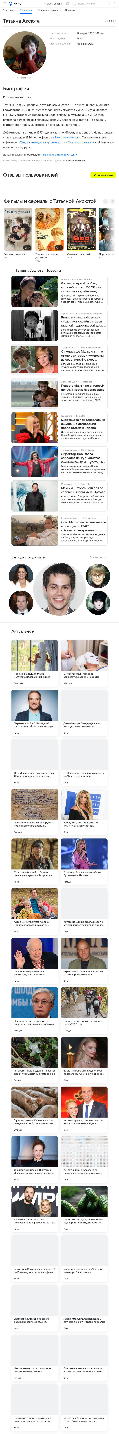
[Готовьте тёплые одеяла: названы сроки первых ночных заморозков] (34, 1060)
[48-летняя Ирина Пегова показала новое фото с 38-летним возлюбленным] (34, 1209)
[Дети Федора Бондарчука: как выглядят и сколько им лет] (84, 713)
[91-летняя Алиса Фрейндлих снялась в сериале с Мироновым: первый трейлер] (34, 861)
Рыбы (80, 38)
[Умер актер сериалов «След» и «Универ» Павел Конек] (84, 1258)
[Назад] (105, 201)
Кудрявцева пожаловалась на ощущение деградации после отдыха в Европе (83, 424)
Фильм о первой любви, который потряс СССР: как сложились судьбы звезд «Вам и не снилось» (81, 287)
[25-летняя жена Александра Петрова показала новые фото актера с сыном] (84, 1159)
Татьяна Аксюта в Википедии (59, 154)
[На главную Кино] (17, 3)
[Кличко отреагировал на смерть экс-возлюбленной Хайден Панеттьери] (84, 1110)
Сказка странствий (81, 142)
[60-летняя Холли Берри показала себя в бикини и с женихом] (84, 1407)
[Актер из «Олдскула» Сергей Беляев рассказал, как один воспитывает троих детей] (34, 911)
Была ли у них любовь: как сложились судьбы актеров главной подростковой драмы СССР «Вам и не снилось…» (83, 322)
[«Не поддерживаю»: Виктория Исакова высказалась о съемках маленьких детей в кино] (34, 1159)
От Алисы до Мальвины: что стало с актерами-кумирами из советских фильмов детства (82, 356)
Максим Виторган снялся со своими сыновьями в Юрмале (83, 490)
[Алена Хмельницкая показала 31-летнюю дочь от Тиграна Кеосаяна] (84, 1308)
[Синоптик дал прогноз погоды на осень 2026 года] (84, 1010)
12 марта (82, 33)
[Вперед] (112, 201)
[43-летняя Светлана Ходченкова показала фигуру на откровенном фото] (84, 1060)
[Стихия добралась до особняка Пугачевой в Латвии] (84, 861)
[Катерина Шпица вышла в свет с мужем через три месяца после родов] (84, 911)
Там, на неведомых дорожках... (41, 142)
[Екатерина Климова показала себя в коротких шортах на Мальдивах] (34, 1308)
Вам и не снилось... (15, 254)
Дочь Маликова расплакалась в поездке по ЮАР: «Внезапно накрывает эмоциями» (83, 526)
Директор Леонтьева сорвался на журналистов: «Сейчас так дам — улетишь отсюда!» (82, 458)
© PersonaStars (25, 77)
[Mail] (10, 3)
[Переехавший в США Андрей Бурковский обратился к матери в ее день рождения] (34, 713)
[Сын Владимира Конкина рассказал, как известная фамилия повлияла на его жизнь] (34, 961)
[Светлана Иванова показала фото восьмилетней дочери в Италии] (84, 1358)
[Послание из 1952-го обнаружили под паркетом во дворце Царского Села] (34, 812)
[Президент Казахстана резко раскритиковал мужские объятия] (34, 1010)
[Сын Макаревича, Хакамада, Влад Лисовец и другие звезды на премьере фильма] (34, 762)
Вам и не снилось (67, 137)
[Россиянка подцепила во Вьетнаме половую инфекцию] (34, 663)
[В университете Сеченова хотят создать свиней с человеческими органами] (34, 1110)
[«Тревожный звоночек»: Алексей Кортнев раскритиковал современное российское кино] (84, 961)
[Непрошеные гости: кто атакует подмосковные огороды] (34, 1358)
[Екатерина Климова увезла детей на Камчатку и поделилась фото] (34, 1258)
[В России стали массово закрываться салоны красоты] (84, 663)
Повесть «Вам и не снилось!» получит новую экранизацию (83, 387)
